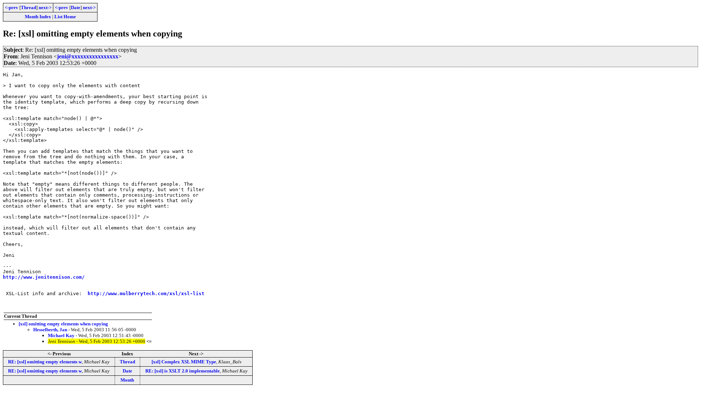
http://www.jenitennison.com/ (44, 277)
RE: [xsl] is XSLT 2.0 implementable (182, 371)
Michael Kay (61, 335)
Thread (28, 7)
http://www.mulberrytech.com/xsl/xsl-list (146, 293)
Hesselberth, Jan (50, 329)
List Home (65, 16)
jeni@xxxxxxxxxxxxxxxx (87, 56)
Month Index (38, 16)
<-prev (11, 7)
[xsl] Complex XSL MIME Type (184, 361)
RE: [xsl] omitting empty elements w (45, 361)
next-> (45, 7)
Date (75, 7)
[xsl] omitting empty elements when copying (63, 324)
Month (127, 380)
